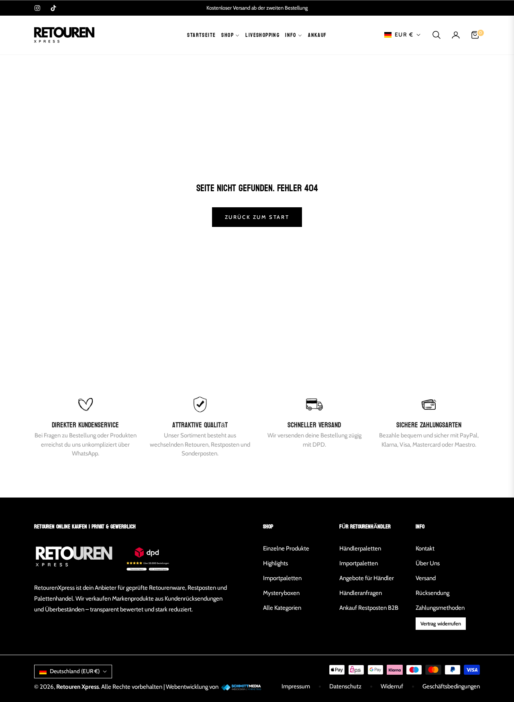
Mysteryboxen (281, 593)
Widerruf (392, 686)
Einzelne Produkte (286, 548)
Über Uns (428, 563)
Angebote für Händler (366, 578)
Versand (426, 578)
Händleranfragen (360, 593)
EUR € (404, 34)
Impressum (295, 686)
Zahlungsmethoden (440, 607)
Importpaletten (282, 578)
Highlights (275, 563)
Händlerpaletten (360, 548)
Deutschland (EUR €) (75, 671)
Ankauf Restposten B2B (368, 607)
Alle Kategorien (282, 607)
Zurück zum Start (257, 217)
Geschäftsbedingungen (451, 686)
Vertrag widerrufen (440, 623)
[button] (436, 35)
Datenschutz (345, 686)
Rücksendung (432, 593)
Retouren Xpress (77, 686)
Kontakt (425, 548)
